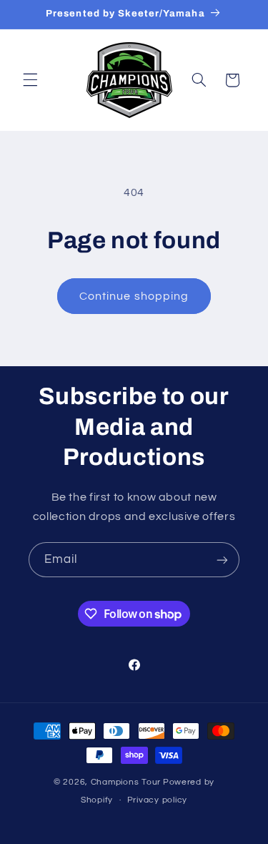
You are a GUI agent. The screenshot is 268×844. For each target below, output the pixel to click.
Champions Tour (126, 782)
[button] (30, 80)
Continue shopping (134, 296)
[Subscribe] (222, 559)
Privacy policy (157, 800)
